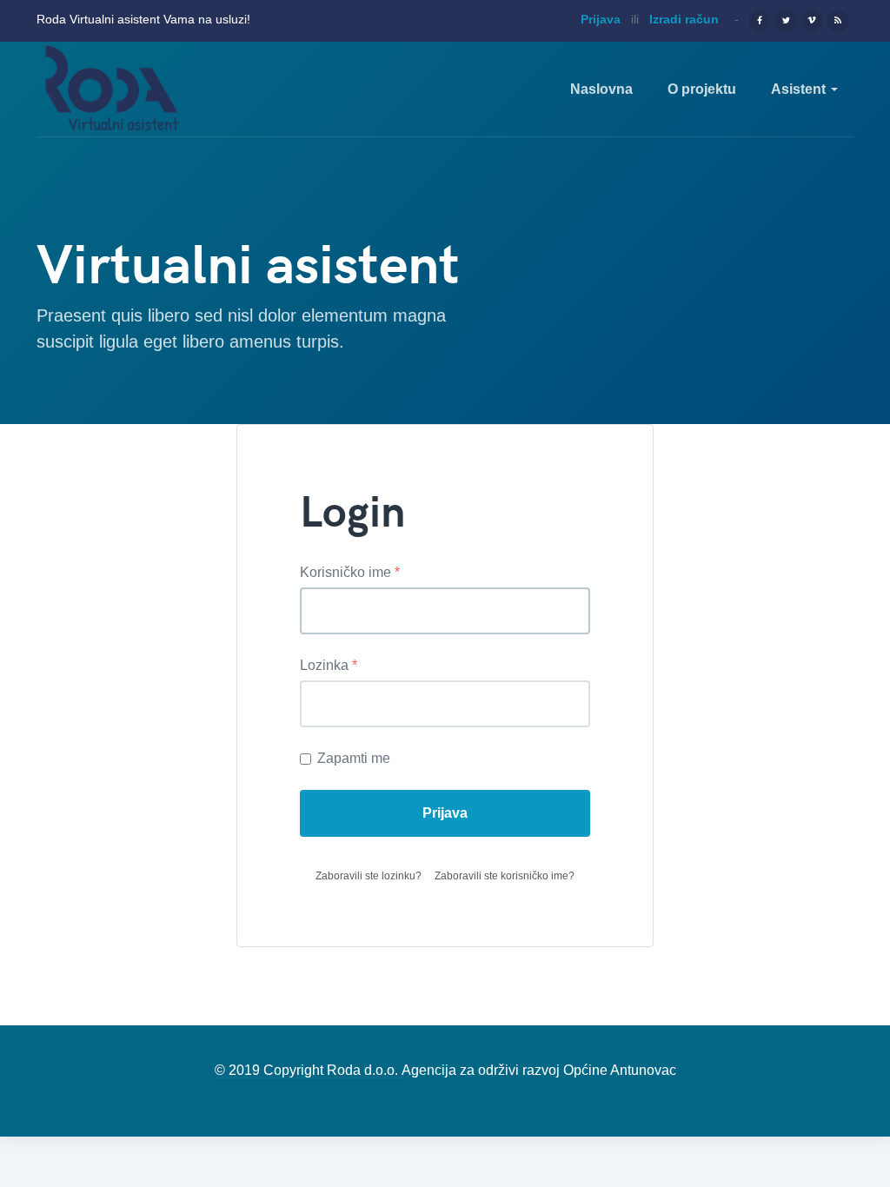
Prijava (445, 813)
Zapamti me (353, 758)
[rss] (837, 19)
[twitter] (785, 19)
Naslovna (601, 89)
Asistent (800, 89)
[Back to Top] (787, 1069)
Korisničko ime (350, 572)
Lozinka (328, 665)
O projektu (702, 89)
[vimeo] (811, 19)
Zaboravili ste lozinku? (368, 876)
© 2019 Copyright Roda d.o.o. (308, 1070)
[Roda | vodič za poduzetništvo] (112, 89)
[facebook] (759, 19)
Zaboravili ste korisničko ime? (505, 876)
